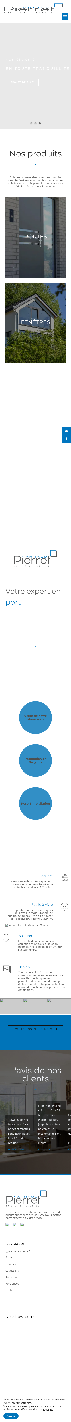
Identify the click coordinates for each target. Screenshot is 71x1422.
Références (12, 1283)
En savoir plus (33, 839)
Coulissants (12, 1270)
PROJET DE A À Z (22, 82)
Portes (9, 1257)
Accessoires (12, 1277)
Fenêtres (10, 1264)
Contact (10, 1290)
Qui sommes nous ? (17, 1251)
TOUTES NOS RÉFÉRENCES (32, 1029)
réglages (48, 1409)
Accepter (11, 1416)
